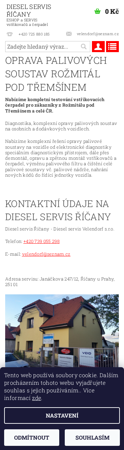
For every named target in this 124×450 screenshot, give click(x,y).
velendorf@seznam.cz (46, 254)
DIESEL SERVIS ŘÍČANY (29, 14)
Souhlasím (92, 437)
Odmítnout (31, 437)
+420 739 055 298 (41, 241)
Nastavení (62, 415)
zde (36, 397)
